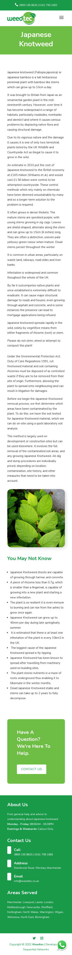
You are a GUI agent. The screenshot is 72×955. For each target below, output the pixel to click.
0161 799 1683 (44, 854)
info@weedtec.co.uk (26, 881)
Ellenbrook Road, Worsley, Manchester (37, 868)
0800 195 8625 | (24, 854)
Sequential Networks (36, 949)
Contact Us (31, 769)
